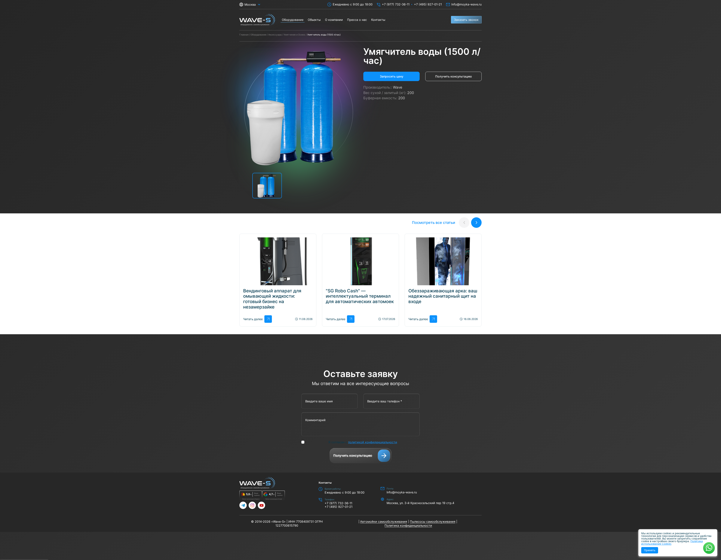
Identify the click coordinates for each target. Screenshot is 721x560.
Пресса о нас (357, 20)
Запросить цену (391, 76)
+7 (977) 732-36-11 (396, 4)
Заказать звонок (466, 20)
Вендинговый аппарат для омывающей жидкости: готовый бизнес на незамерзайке (272, 299)
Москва (250, 4)
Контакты (378, 20)
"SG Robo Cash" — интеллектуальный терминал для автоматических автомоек (360, 296)
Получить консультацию (453, 76)
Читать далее (252, 319)
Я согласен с (362, 442)
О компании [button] (334, 20)
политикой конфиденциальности (372, 442)
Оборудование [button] (292, 20)
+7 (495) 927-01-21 (428, 4)
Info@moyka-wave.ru (466, 4)
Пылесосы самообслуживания (432, 521)
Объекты (314, 20)
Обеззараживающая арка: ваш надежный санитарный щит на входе (442, 296)
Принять (649, 550)
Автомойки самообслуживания (383, 521)
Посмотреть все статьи (433, 222)
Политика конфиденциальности (408, 525)
